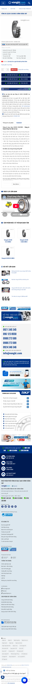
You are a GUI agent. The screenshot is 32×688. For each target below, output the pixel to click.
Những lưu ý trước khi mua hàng (9, 580)
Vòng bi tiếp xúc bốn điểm (6, 645)
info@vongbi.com (12, 353)
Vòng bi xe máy (15, 645)
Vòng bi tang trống (17, 640)
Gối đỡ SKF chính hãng (6, 602)
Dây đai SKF (4, 651)
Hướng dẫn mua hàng (6, 64)
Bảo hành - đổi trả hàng (6, 566)
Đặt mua (15, 69)
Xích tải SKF (21, 648)
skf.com (4, 591)
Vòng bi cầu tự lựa (25, 640)
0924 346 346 (9, 347)
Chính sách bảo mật (6, 564)
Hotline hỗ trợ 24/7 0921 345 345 (17, 75)
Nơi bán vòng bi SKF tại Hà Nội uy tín (20, 279)
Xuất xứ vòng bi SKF (5, 653)
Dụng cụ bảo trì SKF (13, 648)
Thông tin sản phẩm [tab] (8, 122)
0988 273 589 (9, 338)
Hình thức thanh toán (6, 573)
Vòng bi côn (10, 640)
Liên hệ (3, 578)
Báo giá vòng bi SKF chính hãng (8, 536)
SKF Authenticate (26, 106)
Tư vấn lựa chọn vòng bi (7, 541)
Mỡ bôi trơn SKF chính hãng (7, 604)
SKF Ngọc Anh (4, 659)
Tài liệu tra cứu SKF (5, 532)
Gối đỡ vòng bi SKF (23, 645)
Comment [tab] (19, 122)
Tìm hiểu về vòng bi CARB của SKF (20, 296)
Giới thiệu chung (5, 527)
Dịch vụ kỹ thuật (5, 539)
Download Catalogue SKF (7, 534)
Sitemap (3, 575)
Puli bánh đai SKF (12, 651)
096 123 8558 (9, 334)
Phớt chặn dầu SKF (20, 651)
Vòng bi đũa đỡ (4, 643)
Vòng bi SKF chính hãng (7, 599)
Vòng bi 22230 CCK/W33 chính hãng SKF (14, 13)
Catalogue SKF (4, 656)
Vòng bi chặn (11, 643)
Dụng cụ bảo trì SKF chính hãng (8, 611)
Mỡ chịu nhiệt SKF (5, 648)
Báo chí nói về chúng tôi (7, 529)
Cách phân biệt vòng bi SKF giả (8, 626)
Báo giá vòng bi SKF (12, 656)
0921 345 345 (9, 330)
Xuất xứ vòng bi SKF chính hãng (8, 629)
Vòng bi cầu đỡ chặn (18, 643)
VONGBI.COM (16, 116)
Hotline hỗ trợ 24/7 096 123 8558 (17, 79)
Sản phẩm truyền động (6, 609)
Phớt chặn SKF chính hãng (7, 607)
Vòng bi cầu (4, 640)
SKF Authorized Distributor (7, 491)
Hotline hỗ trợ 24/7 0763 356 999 (17, 83)
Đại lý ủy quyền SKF (5, 525)
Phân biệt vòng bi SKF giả (15, 653)
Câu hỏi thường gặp (6, 568)
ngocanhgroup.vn (6, 593)
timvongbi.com (6, 588)
